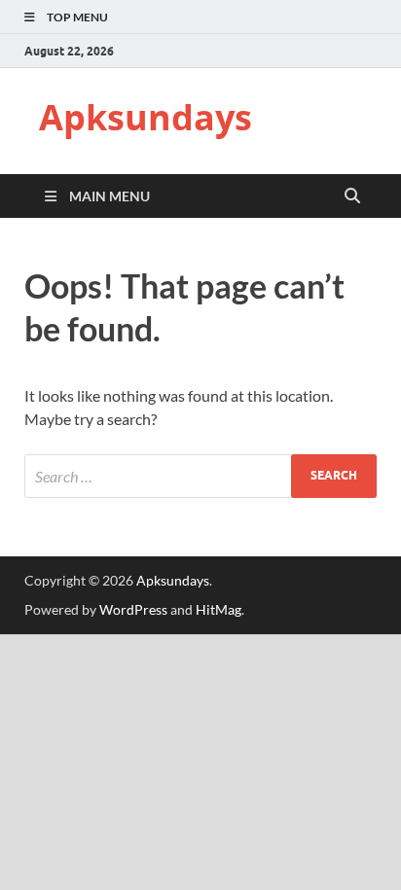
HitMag (218, 609)
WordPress (133, 609)
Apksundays (145, 117)
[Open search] (352, 196)
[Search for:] (200, 476)
